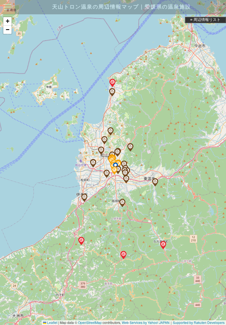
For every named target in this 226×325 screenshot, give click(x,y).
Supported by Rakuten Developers (199, 322)
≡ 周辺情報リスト (205, 19)
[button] (126, 179)
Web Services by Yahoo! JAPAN (146, 322)
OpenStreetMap (90, 322)
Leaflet (51, 322)
